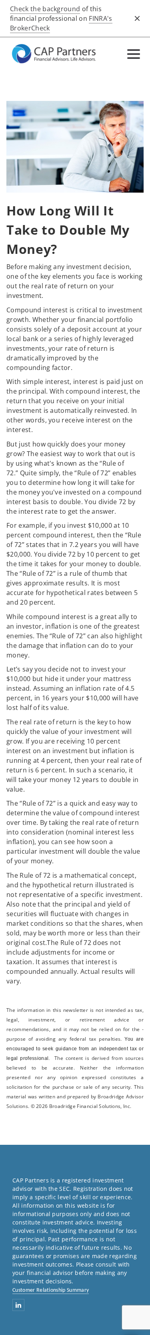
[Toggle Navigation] (133, 54)
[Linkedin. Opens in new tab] (18, 1305)
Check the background (45, 8)
